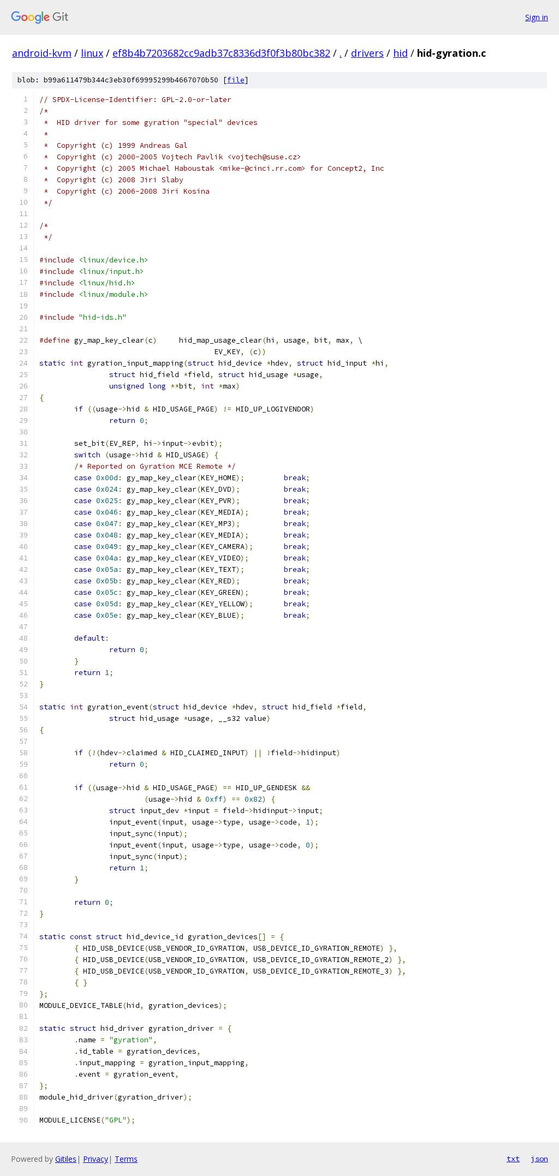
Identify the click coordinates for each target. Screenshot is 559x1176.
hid (400, 52)
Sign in (536, 17)
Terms (126, 1159)
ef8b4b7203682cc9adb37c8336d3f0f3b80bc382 (221, 52)
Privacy (95, 1159)
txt (513, 1158)
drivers (367, 52)
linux (92, 52)
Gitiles (65, 1159)
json (539, 1158)
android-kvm (42, 52)
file (236, 80)
